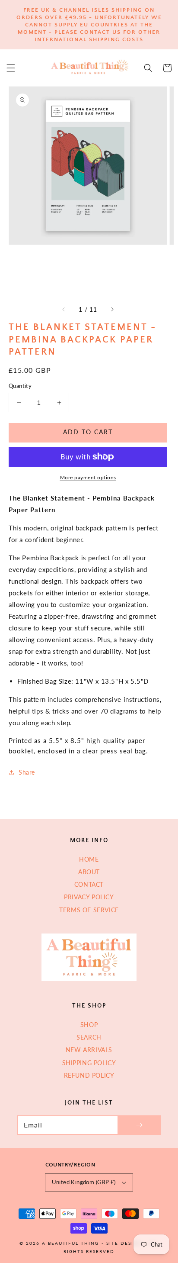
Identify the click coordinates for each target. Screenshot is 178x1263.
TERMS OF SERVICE (89, 910)
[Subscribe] (139, 1125)
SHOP (89, 1024)
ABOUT (89, 871)
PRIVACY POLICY (89, 897)
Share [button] (27, 772)
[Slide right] (111, 309)
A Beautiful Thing (70, 1243)
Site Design (124, 1243)
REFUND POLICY (89, 1075)
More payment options (88, 477)
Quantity (20, 385)
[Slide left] (63, 309)
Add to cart (88, 432)
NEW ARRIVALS (89, 1049)
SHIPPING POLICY (89, 1062)
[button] (10, 68)
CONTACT (89, 884)
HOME (89, 859)
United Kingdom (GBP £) (84, 1182)
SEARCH (89, 1037)
